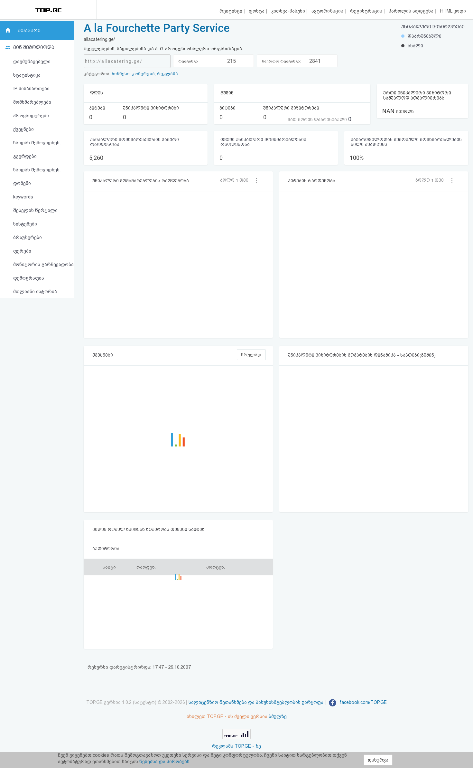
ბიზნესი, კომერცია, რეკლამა (145, 73)
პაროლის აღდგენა (412, 11)
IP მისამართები (31, 88)
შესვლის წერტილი (35, 210)
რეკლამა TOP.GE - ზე (236, 746)
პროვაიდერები (31, 115)
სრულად (251, 354)
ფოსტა (257, 11)
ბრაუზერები (27, 237)
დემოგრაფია (28, 278)
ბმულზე (278, 716)
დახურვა (378, 760)
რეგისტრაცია (367, 11)
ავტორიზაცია (328, 11)
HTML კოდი (453, 11)
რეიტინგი (231, 11)
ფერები (22, 251)
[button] (236, 180)
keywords (23, 196)
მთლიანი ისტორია (35, 291)
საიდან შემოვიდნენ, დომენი (36, 176)
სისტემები (25, 223)
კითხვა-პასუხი (288, 11)
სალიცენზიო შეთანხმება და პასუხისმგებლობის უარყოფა (256, 702)
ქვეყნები (23, 129)
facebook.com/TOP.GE (362, 702)
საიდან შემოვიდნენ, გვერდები (36, 149)
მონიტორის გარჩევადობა (43, 264)
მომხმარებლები (32, 102)
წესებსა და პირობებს (164, 761)
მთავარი (29, 31)
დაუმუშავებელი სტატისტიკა (32, 68)
